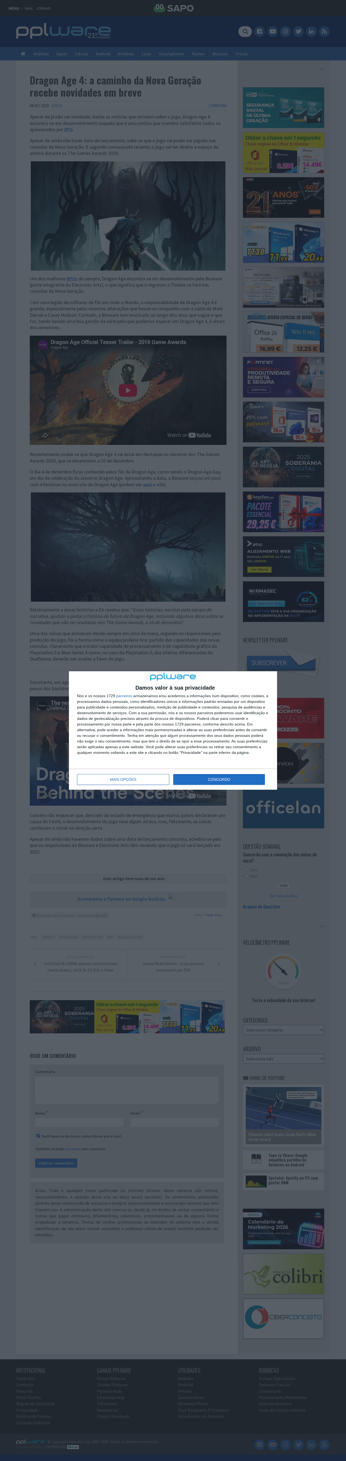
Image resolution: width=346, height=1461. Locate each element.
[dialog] (173, 730)
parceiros (124, 696)
